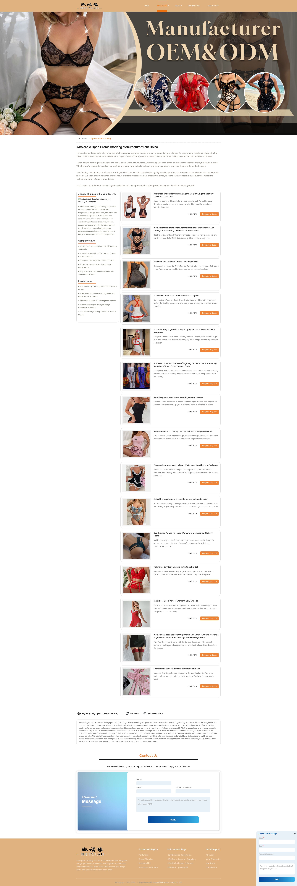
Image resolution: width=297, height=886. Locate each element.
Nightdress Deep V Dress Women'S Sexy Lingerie (176, 600)
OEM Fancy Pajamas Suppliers (181, 859)
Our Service (211, 867)
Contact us (194, 5)
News (177, 5)
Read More (192, 214)
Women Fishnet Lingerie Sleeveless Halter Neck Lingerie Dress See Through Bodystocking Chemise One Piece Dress (184, 229)
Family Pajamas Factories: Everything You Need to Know (95, 266)
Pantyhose (143, 855)
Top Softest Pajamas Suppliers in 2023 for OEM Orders (97, 288)
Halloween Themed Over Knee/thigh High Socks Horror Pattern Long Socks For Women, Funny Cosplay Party (185, 365)
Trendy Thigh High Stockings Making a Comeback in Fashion (94, 306)
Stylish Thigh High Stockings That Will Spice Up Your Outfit (97, 248)
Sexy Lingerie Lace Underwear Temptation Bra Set (177, 668)
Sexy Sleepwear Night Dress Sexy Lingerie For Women (178, 397)
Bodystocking (145, 863)
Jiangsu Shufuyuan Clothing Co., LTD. (167, 882)
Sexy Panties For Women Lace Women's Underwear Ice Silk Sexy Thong (183, 534)
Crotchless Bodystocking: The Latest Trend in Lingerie (97, 313)
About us (212, 5)
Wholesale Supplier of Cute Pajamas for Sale (98, 300)
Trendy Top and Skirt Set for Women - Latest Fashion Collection (97, 255)
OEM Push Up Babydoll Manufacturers (178, 867)
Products (162, 5)
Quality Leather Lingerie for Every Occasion (97, 260)
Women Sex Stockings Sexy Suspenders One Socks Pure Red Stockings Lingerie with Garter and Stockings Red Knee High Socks (186, 636)
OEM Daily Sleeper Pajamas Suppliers (180, 863)
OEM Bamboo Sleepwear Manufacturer (179, 855)
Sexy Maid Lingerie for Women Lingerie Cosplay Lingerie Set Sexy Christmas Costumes (183, 195)
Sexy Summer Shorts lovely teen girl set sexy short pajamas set (183, 431)
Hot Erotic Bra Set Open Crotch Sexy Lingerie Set (176, 261)
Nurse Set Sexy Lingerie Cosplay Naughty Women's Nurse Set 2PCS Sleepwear (184, 331)
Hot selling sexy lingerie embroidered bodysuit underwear (180, 499)
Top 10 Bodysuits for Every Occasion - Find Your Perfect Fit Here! (96, 273)
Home (146, 5)
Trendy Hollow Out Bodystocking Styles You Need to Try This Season (96, 295)
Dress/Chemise (146, 859)
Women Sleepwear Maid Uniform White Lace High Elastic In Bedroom (186, 465)
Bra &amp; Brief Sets (148, 867)
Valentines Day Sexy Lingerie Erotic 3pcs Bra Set (176, 567)
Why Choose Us (213, 859)
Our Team (210, 863)
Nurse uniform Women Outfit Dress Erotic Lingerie (176, 295)
